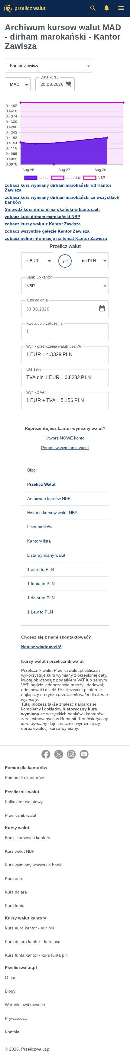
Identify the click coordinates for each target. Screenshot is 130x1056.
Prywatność (16, 1018)
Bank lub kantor (39, 277)
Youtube (84, 754)
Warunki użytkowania (25, 1004)
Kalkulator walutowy (24, 801)
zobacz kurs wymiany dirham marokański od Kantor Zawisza (58, 187)
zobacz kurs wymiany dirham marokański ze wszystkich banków (62, 199)
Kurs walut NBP (19, 851)
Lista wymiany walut (46, 555)
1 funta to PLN (41, 583)
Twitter (58, 754)
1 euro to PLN (40, 569)
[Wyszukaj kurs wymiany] (93, 8)
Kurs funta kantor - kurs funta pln (36, 955)
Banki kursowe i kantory (27, 837)
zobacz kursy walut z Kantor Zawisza (43, 223)
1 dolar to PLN (41, 597)
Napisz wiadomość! (41, 646)
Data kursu (50, 77)
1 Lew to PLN (40, 612)
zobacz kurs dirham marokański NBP (42, 216)
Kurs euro (14, 878)
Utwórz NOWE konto (65, 438)
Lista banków (39, 526)
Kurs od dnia (37, 300)
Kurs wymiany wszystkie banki (33, 864)
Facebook (45, 754)
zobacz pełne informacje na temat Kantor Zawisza (56, 238)
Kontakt (12, 1031)
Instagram (71, 754)
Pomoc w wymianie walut (65, 447)
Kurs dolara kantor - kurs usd (32, 941)
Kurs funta (14, 905)
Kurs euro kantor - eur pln (29, 928)
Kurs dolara (16, 892)
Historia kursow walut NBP (52, 512)
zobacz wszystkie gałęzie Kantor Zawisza (47, 231)
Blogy (10, 991)
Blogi (32, 470)
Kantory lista (39, 541)
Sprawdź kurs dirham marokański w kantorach (52, 209)
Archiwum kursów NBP (48, 498)
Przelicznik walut (20, 815)
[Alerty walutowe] (107, 8)
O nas (10, 977)
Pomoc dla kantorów (24, 777)
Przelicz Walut (30, 8)
